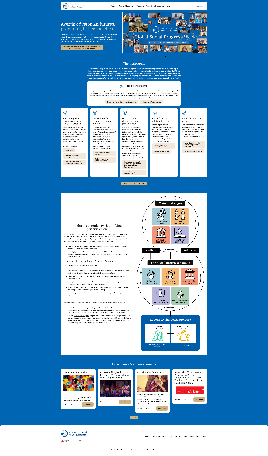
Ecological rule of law (161, 152)
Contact (200, 6)
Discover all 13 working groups (134, 183)
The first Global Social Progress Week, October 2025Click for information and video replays (82, 47)
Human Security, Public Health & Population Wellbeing (192, 144)
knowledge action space (82, 308)
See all (134, 417)
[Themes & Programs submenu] (134, 6)
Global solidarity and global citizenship (102, 160)
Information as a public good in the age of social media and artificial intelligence (132, 164)
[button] (165, 56)
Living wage (69, 150)
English (66, 441)
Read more (89, 405)
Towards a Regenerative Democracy (132, 172)
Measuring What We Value (151, 102)
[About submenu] (116, 6)
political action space (81, 316)
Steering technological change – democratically (73, 162)
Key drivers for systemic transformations (121, 102)
